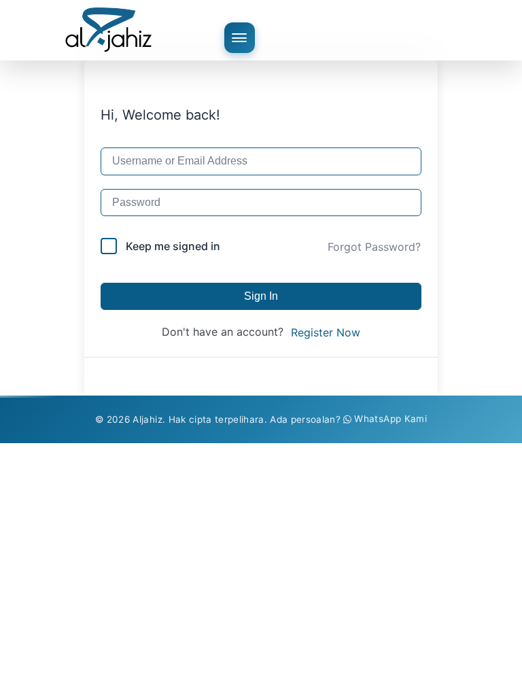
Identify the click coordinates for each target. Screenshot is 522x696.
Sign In (261, 296)
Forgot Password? (374, 247)
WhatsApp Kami (390, 418)
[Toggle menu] (239, 37)
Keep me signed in (173, 246)
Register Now (325, 332)
